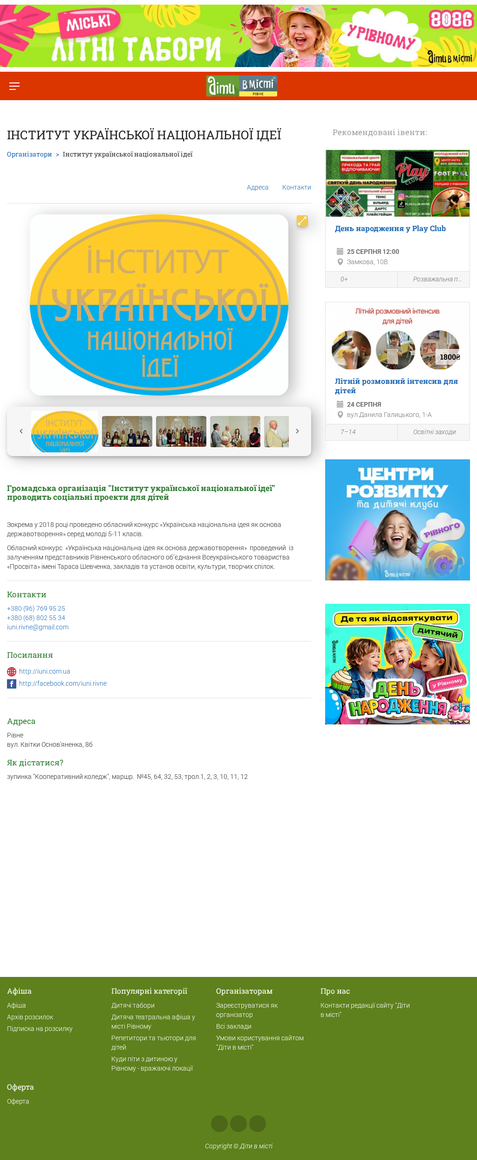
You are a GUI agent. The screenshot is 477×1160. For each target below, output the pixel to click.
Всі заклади (234, 1026)
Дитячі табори (133, 1005)
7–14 (348, 432)
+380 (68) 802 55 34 (36, 617)
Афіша (16, 1005)
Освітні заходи (434, 432)
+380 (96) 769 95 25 (36, 608)
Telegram (257, 1123)
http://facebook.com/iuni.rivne (63, 683)
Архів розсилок (30, 1017)
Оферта (18, 1101)
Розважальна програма (439, 279)
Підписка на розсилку (40, 1028)
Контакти (296, 187)
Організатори (29, 154)
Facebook (219, 1123)
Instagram (238, 1123)
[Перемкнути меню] (14, 86)
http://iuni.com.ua (44, 671)
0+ (344, 279)
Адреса (258, 187)
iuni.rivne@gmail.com (37, 627)
